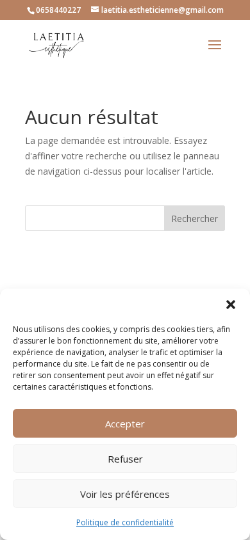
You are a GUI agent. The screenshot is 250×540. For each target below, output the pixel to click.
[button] (230, 304)
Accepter (125, 423)
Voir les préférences (125, 494)
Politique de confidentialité (125, 522)
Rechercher (194, 218)
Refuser (125, 458)
